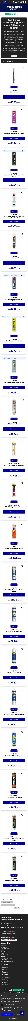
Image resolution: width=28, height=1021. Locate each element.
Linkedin (5, 969)
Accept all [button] (7, 1014)
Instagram (5, 972)
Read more (19, 1001)
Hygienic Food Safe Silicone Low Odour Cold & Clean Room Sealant (14, 216)
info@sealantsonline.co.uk (11, 925)
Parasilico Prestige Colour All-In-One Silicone (14, 838)
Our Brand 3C (4, 955)
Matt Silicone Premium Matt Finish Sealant (14, 299)
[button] (14, 1018)
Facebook (5, 967)
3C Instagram (6, 980)
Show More (14, 56)
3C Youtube (6, 982)
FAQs (2, 953)
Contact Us (4, 947)
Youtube (6, 974)
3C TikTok (5, 984)
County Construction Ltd (7, 961)
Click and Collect (5, 948)
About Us (3, 945)
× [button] (26, 995)
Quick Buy (14, 87)
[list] (18, 908)
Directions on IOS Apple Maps (8, 933)
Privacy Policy (4, 959)
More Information (14, 97)
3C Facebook (6, 977)
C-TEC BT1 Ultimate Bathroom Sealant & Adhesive (14, 589)
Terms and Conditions (6, 958)
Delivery (3, 950)
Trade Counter (4, 952)
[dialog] (14, 1007)
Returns (3, 956)
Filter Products (7, 61)
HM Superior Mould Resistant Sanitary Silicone (14, 174)
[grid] (15, 908)
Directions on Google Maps (8, 931)
